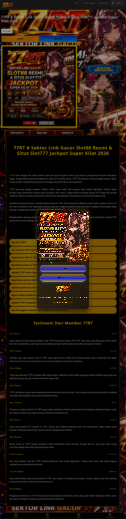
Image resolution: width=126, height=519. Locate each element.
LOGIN (63, 269)
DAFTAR (63, 278)
